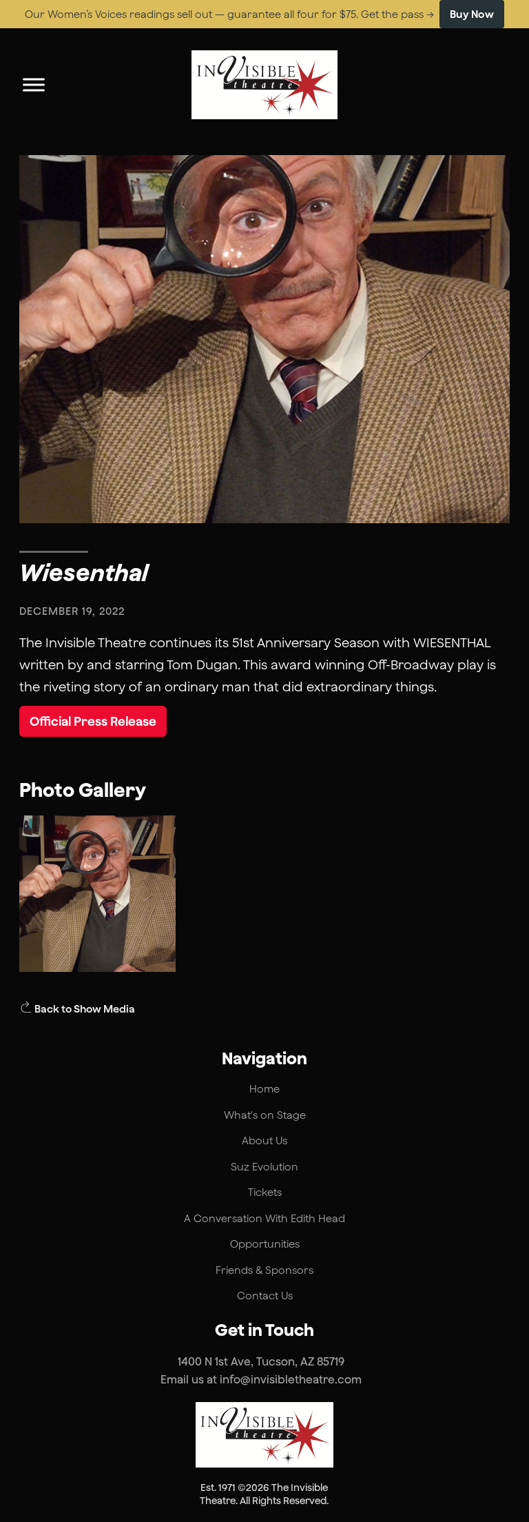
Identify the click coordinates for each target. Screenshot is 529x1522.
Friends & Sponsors (264, 1270)
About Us (264, 1140)
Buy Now (472, 14)
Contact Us (265, 1295)
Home (264, 1089)
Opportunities (265, 1244)
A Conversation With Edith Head (264, 1218)
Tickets (265, 1192)
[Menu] (33, 85)
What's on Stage (265, 1115)
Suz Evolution (264, 1167)
